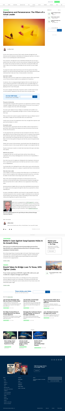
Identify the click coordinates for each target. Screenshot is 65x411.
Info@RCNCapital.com (33, 208)
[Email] (11, 229)
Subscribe (57, 1)
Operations (6, 398)
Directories (15, 4)
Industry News (46, 308)
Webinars (45, 4)
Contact (53, 408)
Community (6, 390)
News (4, 377)
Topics (39, 4)
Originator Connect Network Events (39, 380)
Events (9, 4)
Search (61, 2)
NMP (61, 4)
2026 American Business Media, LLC (9, 408)
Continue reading (6, 260)
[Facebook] (3, 229)
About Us (47, 408)
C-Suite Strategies (7, 238)
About (34, 377)
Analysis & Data (22, 4)
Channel (5, 384)
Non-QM (34, 4)
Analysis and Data (38, 347)
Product (5, 382)
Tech (29, 4)
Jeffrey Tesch (11, 49)
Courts (5, 400)
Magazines (20, 379)
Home (5, 379)
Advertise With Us (40, 408)
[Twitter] (9, 229)
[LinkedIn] (5, 229)
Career (5, 395)
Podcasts (51, 4)
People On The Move (7, 403)
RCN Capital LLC (30, 202)
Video (57, 4)
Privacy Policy (59, 408)
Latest (4, 4)
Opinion (5, 397)
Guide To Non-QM (21, 388)
